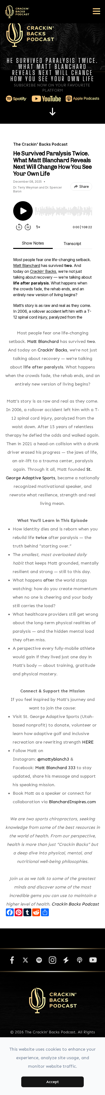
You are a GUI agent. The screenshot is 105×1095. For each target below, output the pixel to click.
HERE (88, 742)
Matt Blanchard (43, 341)
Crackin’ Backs (52, 350)
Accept (52, 1081)
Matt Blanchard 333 (55, 767)
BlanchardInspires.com (72, 801)
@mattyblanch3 (53, 759)
